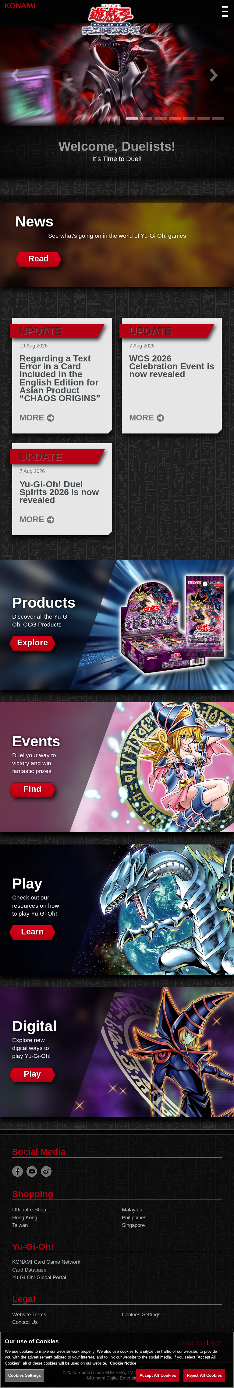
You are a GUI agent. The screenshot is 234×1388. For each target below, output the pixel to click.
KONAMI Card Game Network (46, 1262)
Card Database (29, 1270)
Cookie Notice (123, 1363)
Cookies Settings (141, 1314)
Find (32, 789)
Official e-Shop (29, 1210)
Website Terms (29, 1314)
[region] (117, 1360)
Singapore (133, 1225)
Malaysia (132, 1210)
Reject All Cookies (204, 1375)
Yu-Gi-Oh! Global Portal (39, 1277)
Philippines (134, 1218)
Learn (32, 931)
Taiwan (20, 1225)
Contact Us (25, 1322)
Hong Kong (24, 1218)
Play (32, 1074)
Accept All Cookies (158, 1375)
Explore (32, 642)
